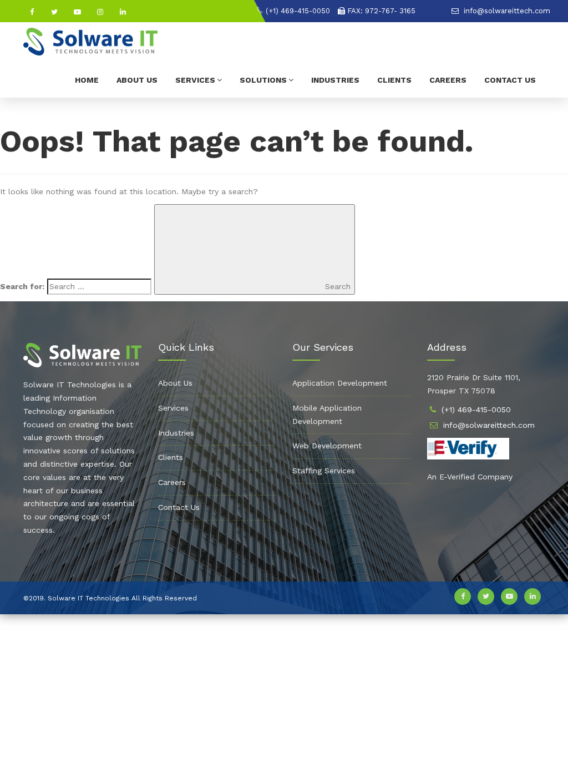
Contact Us (510, 79)
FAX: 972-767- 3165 (380, 11)
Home (87, 79)
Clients (394, 79)
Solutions (263, 79)
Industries (335, 79)
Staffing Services (323, 470)
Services (195, 79)
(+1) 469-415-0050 (296, 11)
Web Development (327, 445)
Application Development (339, 382)
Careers (447, 79)
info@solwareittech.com (506, 11)
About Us (137, 79)
